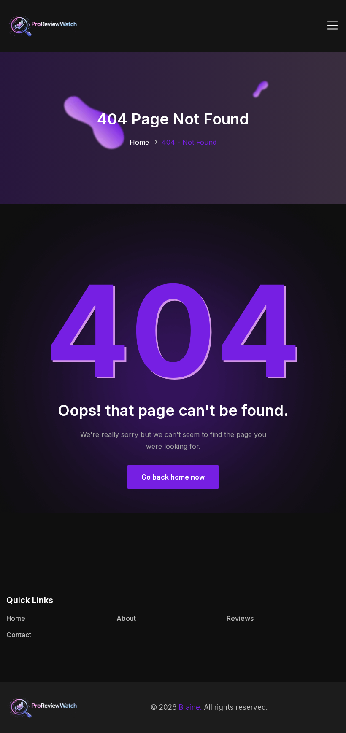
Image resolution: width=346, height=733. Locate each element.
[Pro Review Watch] (42, 25)
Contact (18, 635)
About (126, 618)
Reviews (240, 618)
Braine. (190, 707)
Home (139, 142)
